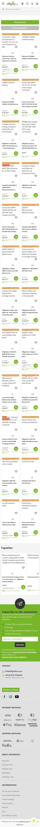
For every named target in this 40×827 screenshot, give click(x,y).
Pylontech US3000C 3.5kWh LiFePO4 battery (30, 57)
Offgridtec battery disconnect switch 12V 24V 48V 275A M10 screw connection (29, 146)
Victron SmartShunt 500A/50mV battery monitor (28, 525)
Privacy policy (7, 803)
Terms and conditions (10, 791)
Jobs (3, 811)
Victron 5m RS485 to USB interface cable (8, 524)
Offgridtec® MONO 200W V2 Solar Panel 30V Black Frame (10, 271)
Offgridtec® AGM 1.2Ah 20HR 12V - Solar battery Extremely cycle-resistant (10, 312)
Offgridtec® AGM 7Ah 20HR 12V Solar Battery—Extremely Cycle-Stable (9, 146)
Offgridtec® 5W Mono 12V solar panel (29, 186)
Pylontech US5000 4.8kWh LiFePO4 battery (10, 103)
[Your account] (32, 3)
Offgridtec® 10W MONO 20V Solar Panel (30, 270)
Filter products (20, 22)
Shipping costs (8, 777)
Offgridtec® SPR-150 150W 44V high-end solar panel (30, 441)
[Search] (3, 9)
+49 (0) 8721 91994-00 (13, 675)
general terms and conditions (14, 657)
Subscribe (20, 645)
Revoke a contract (10, 690)
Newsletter (6, 773)
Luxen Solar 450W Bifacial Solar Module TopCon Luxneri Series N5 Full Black (9, 400)
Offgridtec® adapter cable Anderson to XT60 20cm (30, 354)
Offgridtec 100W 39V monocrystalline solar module (9, 483)
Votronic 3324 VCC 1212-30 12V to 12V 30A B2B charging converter (9, 441)
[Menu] (3, 3)
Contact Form (7, 765)
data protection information (25, 652)
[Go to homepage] (12, 3)
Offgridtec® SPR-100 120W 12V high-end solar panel (30, 312)
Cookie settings (8, 799)
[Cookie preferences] (34, 821)
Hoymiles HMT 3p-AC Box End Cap (28, 482)
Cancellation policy (9, 815)
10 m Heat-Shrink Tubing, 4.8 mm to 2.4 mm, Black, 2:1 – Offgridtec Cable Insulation (13, 579)
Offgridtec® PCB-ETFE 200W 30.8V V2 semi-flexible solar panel (9, 354)
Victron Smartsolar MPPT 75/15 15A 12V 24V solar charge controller (29, 104)
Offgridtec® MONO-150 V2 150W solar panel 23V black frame (30, 400)
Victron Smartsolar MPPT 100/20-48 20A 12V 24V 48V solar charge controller (9, 229)
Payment (5, 761)
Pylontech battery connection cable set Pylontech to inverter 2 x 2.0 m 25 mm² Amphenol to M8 (10, 58)
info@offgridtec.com (13, 671)
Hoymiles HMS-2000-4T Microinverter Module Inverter (29, 229)
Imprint (5, 807)
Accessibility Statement (11, 795)
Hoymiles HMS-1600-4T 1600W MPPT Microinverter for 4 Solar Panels (9, 187)
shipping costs (24, 821)
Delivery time (7, 769)
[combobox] (21, 9)
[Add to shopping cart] (16, 70)
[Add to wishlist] (16, 47)
